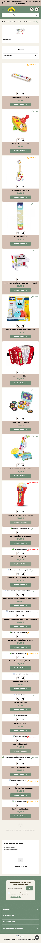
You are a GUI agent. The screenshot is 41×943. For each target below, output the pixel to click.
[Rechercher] (20, 860)
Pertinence (20, 55)
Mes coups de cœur (14, 844)
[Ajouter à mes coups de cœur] (18, 93)
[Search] (37, 15)
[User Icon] (32, 9)
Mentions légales (16, 897)
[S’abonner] (29, 888)
